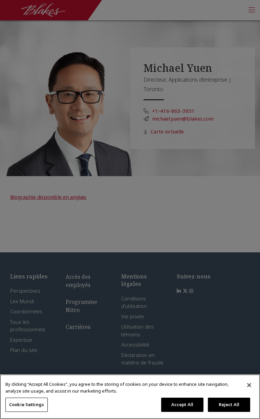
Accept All (182, 404)
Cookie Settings (26, 404)
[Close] (249, 385)
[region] (130, 396)
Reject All (229, 404)
